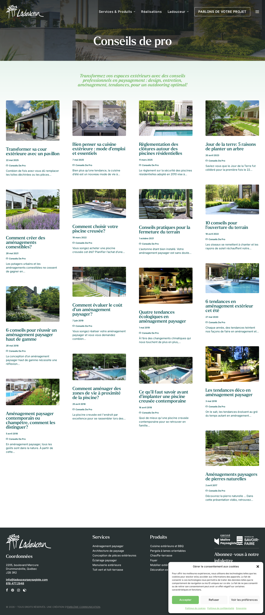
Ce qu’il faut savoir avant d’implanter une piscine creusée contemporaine (163, 397)
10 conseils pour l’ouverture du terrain (227, 225)
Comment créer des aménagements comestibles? (25, 242)
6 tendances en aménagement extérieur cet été (229, 306)
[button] (258, 566)
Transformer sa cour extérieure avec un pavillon (32, 151)
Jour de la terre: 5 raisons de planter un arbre (231, 146)
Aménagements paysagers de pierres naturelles (231, 476)
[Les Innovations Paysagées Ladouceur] (25, 11)
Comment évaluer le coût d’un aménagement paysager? (97, 310)
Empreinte (241, 608)
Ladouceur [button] (176, 12)
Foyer (153, 560)
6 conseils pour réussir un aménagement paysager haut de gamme (31, 335)
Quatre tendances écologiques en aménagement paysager (162, 317)
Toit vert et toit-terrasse (107, 569)
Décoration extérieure (164, 569)
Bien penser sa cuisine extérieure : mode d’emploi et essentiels (98, 149)
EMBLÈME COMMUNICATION (83, 606)
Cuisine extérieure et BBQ (167, 546)
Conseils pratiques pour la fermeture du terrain (164, 230)
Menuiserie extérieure (106, 565)
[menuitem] (118, 11)
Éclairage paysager (104, 560)
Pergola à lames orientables (168, 550)
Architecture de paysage (108, 550)
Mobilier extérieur (161, 565)
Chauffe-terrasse (161, 555)
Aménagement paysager (107, 546)
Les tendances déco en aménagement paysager (229, 392)
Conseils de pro (17, 165)
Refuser (214, 599)
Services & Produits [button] (115, 12)
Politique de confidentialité (220, 608)
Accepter (185, 599)
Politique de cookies (195, 608)
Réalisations (151, 12)
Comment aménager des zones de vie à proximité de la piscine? (96, 393)
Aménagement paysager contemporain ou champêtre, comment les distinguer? (30, 421)
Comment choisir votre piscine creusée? (95, 229)
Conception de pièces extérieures (114, 555)
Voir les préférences (244, 599)
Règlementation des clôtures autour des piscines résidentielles (160, 149)
